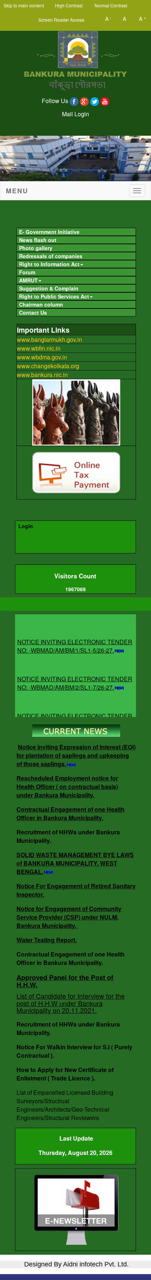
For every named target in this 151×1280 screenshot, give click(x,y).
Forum (27, 272)
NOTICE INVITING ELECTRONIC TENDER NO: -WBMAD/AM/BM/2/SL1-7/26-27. (74, 678)
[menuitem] (76, 232)
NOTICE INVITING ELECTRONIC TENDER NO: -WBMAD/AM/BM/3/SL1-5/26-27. (74, 715)
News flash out (37, 240)
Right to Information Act (49, 264)
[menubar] (75, 271)
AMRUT (28, 280)
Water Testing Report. (46, 940)
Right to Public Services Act (54, 296)
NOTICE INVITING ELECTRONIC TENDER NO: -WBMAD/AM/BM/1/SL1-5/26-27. (74, 641)
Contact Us (33, 312)
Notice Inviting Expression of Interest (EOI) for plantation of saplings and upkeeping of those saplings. (76, 755)
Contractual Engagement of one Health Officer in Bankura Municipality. (70, 813)
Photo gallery (35, 248)
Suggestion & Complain (48, 288)
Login (25, 526)
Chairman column (41, 304)
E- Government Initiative (49, 231)
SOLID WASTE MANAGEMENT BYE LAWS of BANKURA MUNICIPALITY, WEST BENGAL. (75, 863)
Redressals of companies (50, 256)
